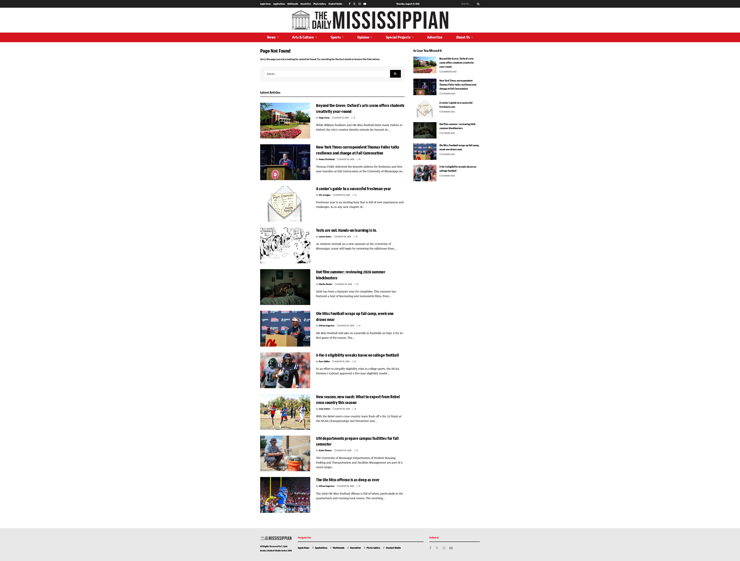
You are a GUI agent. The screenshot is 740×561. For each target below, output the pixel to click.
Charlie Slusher (325, 284)
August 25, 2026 (346, 486)
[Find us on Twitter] (354, 4)
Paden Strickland (327, 159)
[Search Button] (477, 4)
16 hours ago (448, 133)
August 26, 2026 (346, 159)
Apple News (265, 3)
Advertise (434, 37)
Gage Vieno (324, 117)
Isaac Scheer (324, 408)
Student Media (335, 3)
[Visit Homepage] (370, 20)
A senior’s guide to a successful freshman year (354, 188)
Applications (279, 3)
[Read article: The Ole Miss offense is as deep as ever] (285, 495)
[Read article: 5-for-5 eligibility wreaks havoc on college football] (285, 370)
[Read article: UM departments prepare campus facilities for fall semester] (285, 453)
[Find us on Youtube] (364, 4)
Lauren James (325, 236)
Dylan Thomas (325, 450)
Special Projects (398, 37)
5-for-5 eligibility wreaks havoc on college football (358, 355)
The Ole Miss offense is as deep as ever (347, 480)
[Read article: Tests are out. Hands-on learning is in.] (285, 245)
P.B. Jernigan (324, 195)
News (271, 37)
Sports (336, 37)
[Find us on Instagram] (359, 4)
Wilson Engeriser (327, 325)
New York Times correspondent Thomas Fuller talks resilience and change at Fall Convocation (457, 84)
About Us (463, 37)
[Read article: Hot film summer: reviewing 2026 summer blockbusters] (285, 287)
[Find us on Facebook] (349, 4)
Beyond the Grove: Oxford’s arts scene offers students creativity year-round (456, 62)
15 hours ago (448, 111)
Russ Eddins (324, 361)
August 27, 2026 (341, 117)
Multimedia (292, 3)
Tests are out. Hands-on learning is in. (346, 230)
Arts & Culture (303, 37)
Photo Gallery (319, 3)
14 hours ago (448, 93)
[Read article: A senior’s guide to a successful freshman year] (285, 204)
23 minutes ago (449, 71)
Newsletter (305, 3)
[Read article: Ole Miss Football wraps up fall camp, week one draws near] (285, 329)
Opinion (363, 37)
